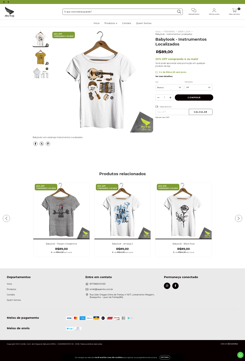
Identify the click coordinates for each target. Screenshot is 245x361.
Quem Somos (143, 23)
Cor (156, 82)
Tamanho (189, 82)
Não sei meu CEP (162, 117)
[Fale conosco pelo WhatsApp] (240, 355)
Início (97, 23)
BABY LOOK (184, 31)
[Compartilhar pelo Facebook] (35, 145)
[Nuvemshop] (229, 344)
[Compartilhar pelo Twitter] (42, 145)
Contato (126, 23)
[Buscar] (179, 11)
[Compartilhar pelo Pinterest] (48, 145)
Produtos (110, 23)
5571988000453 (97, 284)
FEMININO (169, 31)
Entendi (165, 357)
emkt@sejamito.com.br (101, 289)
